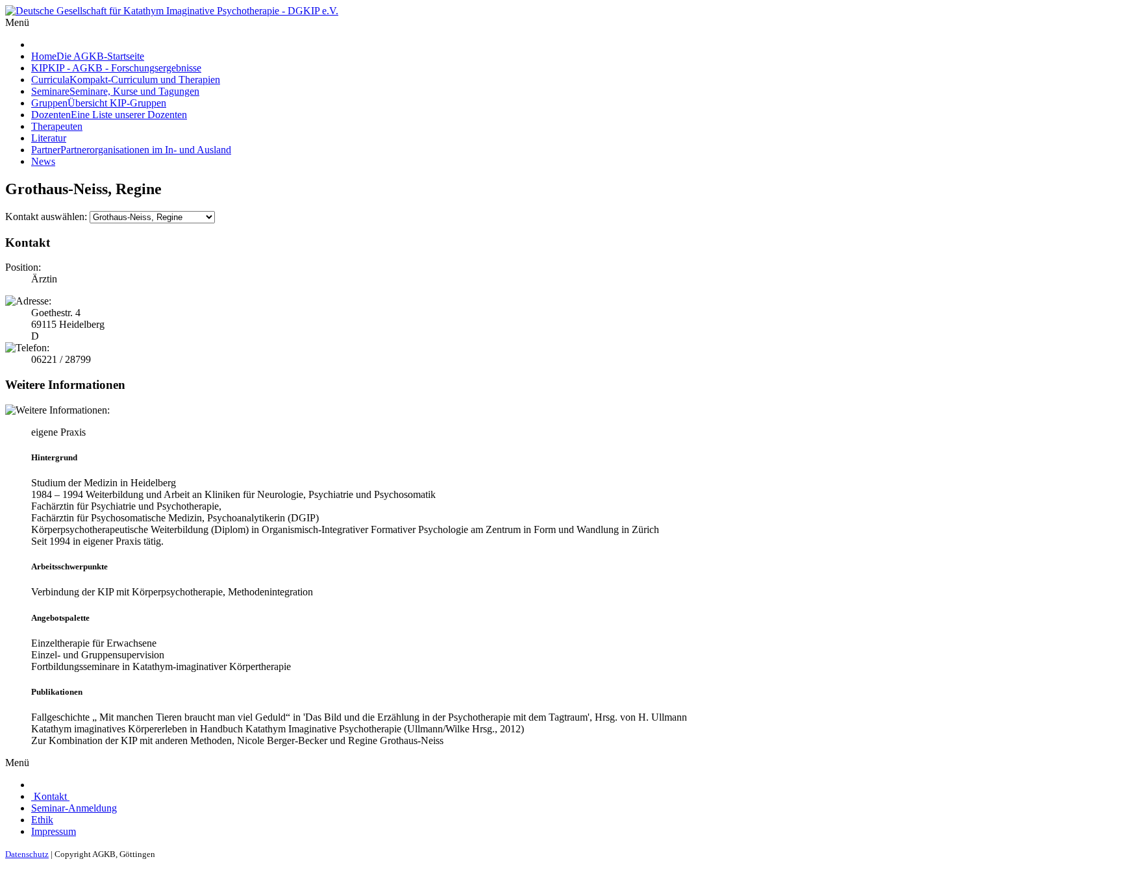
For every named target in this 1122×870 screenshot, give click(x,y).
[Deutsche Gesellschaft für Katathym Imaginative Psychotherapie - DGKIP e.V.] (171, 10)
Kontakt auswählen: (46, 216)
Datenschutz (27, 854)
